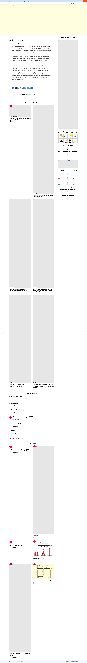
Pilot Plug (35, 193)
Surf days (12, 430)
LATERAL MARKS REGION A (67, 189)
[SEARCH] (77, 3)
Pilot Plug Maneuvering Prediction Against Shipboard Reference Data (20, 120)
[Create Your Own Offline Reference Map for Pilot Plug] (20, 243)
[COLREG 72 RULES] (68, 138)
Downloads (65, 1)
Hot (10, 417)
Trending (11, 105)
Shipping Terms (74, 1)
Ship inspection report (16, 396)
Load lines (36, 535)
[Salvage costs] (85, 331)
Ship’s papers (13, 403)
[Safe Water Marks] (43, 549)
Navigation (45, 1)
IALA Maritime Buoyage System (68, 187)
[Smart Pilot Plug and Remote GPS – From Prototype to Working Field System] (43, 339)
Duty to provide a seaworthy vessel (67, 151)
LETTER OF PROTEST (15, 545)
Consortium (68, 158)
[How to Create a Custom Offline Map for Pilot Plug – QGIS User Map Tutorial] (43, 243)
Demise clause (67, 202)
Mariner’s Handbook (54, 1)
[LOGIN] (81, 1)
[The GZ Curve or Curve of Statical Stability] (20, 608)
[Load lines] (43, 490)
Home (38, 1)
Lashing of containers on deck (42, 581)
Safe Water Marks (38, 558)
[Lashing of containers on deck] (43, 571)
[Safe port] (1, 331)
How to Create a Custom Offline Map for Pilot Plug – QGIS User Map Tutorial (42, 291)
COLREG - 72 (67, 143)
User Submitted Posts (14, 116)
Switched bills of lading (16, 410)
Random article (12, 3)
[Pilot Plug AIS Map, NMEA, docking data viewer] (20, 339)
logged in (16, 438)
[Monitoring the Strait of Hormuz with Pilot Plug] (43, 149)
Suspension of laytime (16, 424)
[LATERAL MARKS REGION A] (68, 180)
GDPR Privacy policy (74, 661)
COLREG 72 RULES (68, 145)
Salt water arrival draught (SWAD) (22, 417)
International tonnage (68, 195)
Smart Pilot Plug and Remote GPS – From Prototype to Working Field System (43, 386)
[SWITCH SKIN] (75, 3)
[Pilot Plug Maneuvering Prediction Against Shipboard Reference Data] (20, 111)
